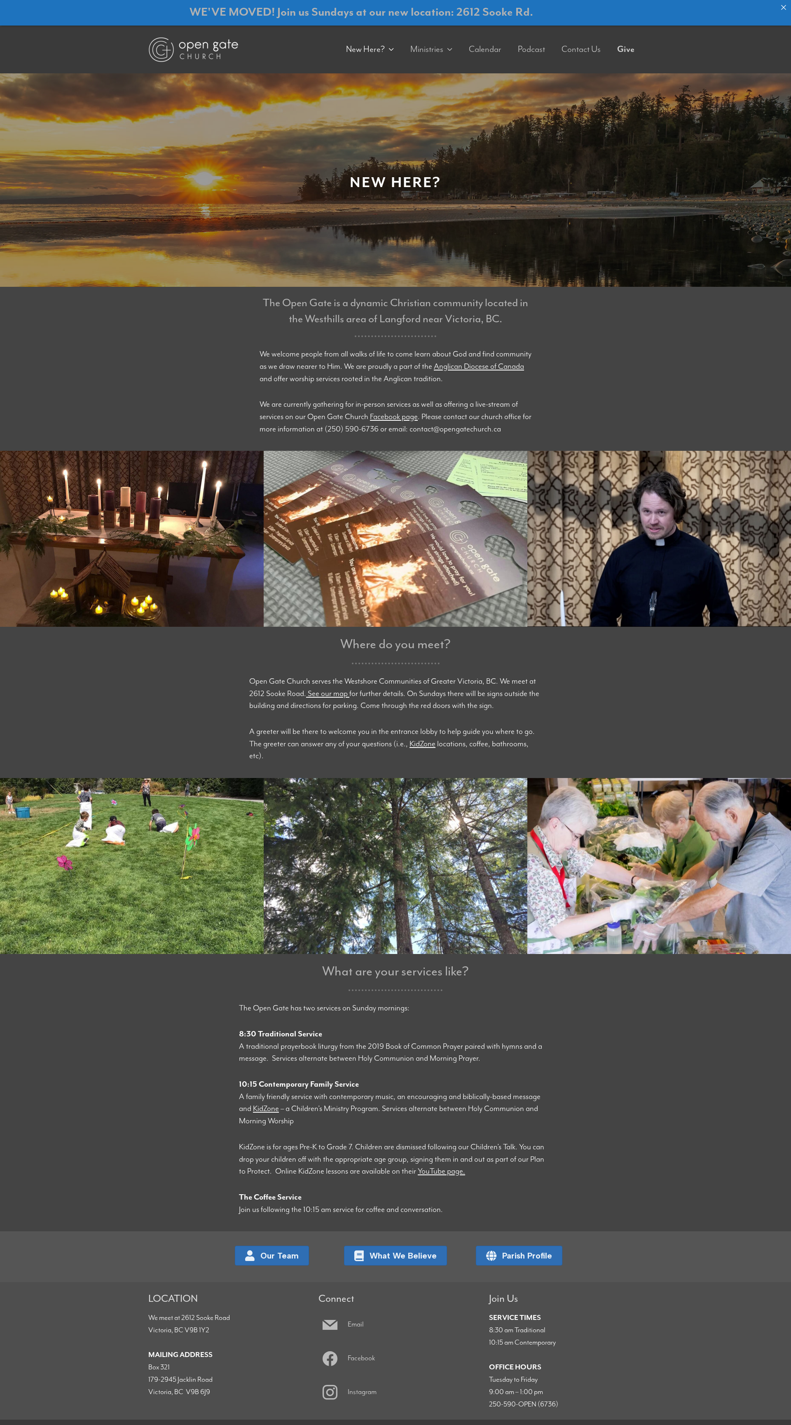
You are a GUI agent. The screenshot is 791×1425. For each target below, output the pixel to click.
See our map (327, 693)
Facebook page (394, 417)
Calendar (485, 49)
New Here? (365, 49)
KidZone (422, 744)
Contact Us (581, 49)
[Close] (783, 7)
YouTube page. (441, 1171)
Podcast (531, 49)
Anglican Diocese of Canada (479, 366)
